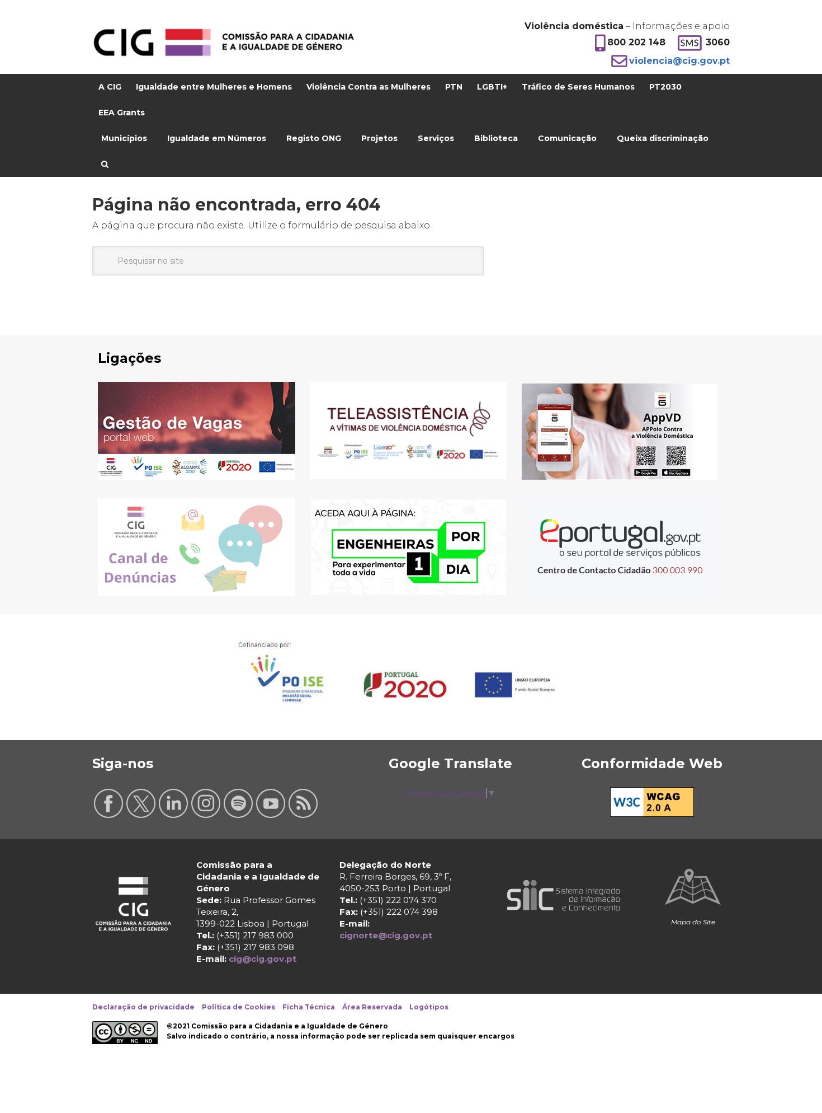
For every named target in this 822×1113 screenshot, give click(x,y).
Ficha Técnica (308, 1007)
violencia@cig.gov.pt (679, 60)
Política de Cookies (238, 1007)
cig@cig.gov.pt (262, 958)
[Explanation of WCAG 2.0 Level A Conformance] (652, 813)
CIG (223, 42)
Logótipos (428, 1007)
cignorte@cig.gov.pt (385, 935)
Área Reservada (372, 1007)
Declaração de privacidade (143, 1007)
